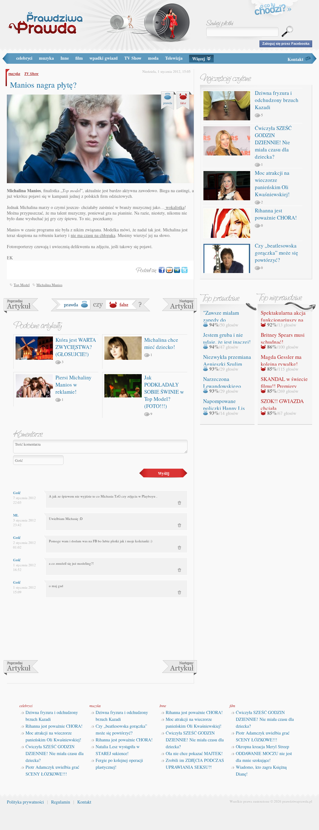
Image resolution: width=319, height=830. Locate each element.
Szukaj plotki (220, 23)
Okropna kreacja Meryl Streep (262, 746)
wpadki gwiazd (103, 58)
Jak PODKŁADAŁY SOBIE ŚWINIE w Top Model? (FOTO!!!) (164, 392)
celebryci (24, 58)
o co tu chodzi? (273, 10)
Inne (64, 58)
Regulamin (60, 802)
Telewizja (174, 58)
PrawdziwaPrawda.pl (45, 22)
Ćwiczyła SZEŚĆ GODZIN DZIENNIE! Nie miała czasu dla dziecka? (273, 142)
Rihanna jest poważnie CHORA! (276, 214)
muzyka (46, 58)
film (79, 58)
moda (153, 58)
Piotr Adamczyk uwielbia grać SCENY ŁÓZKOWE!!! (52, 770)
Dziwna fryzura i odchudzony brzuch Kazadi (276, 100)
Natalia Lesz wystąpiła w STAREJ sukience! (118, 750)
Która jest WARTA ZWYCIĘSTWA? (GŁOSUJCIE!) (75, 347)
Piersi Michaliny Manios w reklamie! (73, 384)
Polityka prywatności (25, 802)
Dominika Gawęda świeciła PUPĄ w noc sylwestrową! (179, 305)
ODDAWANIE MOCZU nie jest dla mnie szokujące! (264, 756)
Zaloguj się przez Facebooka (285, 43)
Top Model (22, 284)
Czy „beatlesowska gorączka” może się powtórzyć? (276, 252)
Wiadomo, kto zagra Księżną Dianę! (261, 770)
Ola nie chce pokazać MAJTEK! (194, 753)
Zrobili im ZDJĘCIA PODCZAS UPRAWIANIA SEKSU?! (195, 763)
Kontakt (295, 59)
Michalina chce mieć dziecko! (161, 343)
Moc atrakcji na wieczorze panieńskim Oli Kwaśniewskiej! (272, 183)
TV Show (132, 58)
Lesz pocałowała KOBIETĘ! (21, 305)
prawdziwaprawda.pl (297, 801)
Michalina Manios (49, 284)
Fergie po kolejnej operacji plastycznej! (119, 763)
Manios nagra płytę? (43, 84)
